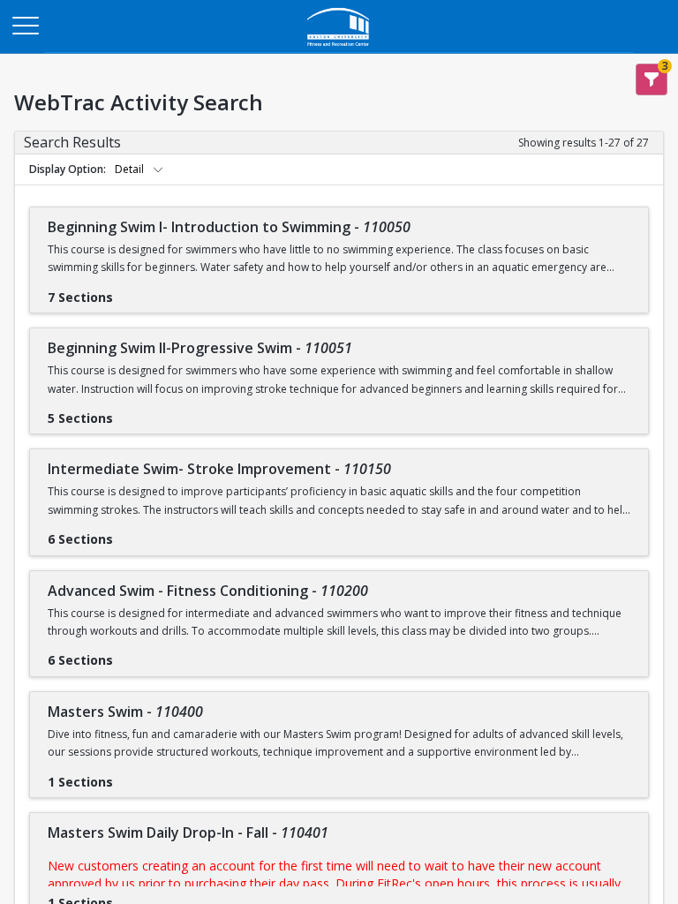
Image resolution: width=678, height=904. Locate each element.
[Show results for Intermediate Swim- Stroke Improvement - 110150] (127, 533)
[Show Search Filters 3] (651, 79)
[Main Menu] (25, 25)
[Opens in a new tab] (339, 48)
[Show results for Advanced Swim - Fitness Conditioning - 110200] (127, 654)
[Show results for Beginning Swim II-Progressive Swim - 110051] (127, 412)
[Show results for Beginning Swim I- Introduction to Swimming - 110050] (127, 291)
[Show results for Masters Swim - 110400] (127, 776)
